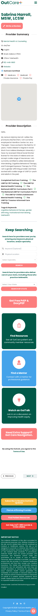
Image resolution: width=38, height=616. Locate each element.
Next (29, 476)
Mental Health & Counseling (15, 41)
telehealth (5, 215)
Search (19, 265)
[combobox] (19, 249)
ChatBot (4, 587)
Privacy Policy (11, 611)
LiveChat (14, 585)
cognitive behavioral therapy (13, 210)
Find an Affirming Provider (19, 510)
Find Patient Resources (19, 517)
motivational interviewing (19, 212)
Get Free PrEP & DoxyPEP (19, 302)
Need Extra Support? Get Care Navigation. (19, 434)
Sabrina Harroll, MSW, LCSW (16, 16)
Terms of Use (19, 451)
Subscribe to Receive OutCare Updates (19, 502)
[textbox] (19, 260)
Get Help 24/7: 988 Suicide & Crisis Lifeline (19, 526)
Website (7, 66)
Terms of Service (25, 611)
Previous (9, 476)
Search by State (19, 289)
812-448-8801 (9, 62)
